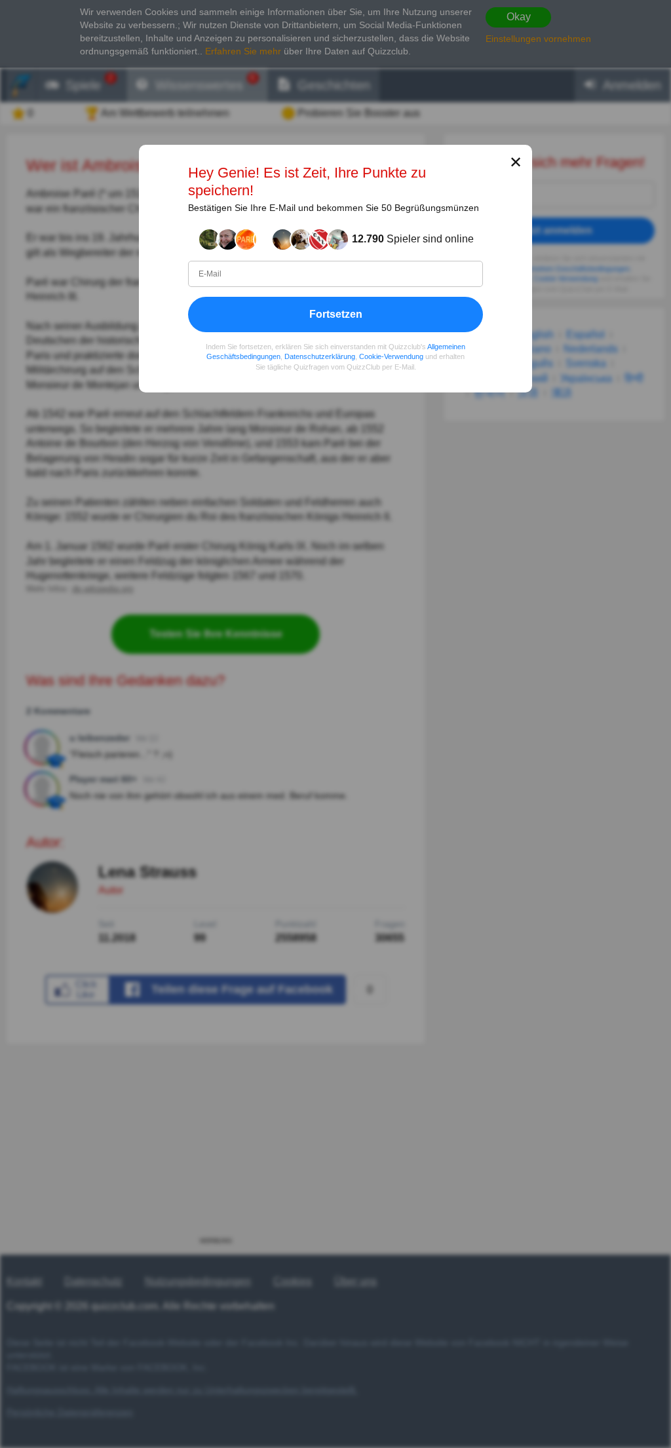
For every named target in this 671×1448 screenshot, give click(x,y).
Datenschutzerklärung (319, 356)
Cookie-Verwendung (391, 356)
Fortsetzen (335, 314)
